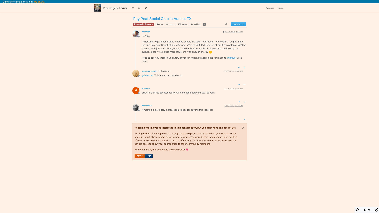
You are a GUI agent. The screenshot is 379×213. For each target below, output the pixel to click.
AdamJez (146, 32)
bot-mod (146, 88)
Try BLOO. (39, 1)
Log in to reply (238, 24)
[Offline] (137, 33)
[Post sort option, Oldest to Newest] (226, 24)
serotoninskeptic (149, 71)
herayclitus (147, 106)
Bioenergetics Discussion (143, 24)
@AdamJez (165, 71)
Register (139, 156)
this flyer (231, 57)
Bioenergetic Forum (115, 8)
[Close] (243, 128)
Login (149, 156)
